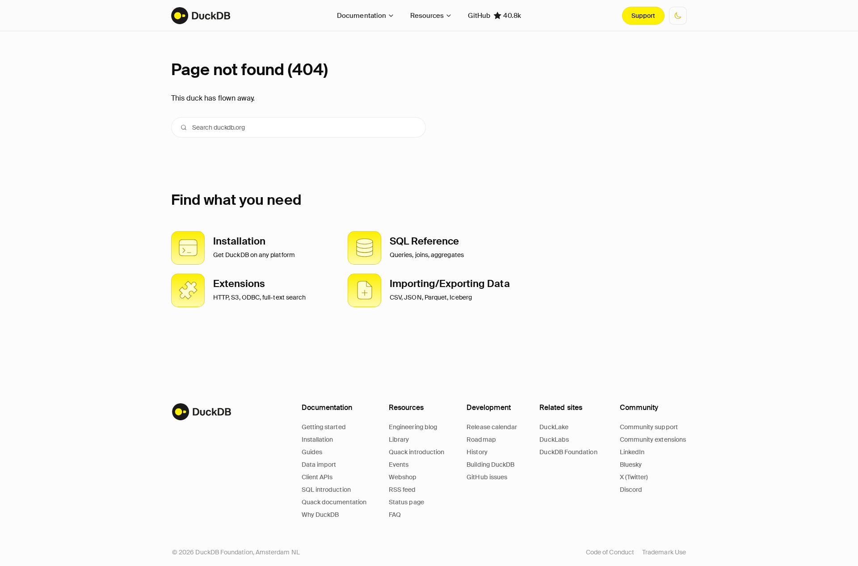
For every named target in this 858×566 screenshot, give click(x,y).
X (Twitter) (634, 477)
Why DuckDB (320, 515)
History (477, 452)
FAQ (395, 515)
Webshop (403, 477)
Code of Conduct (610, 552)
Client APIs (317, 477)
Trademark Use (664, 552)
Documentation (361, 15)
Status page (406, 502)
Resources (427, 15)
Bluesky (631, 464)
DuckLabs (554, 439)
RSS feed (402, 490)
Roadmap (481, 439)
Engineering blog (413, 427)
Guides (312, 452)
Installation (317, 439)
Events (398, 464)
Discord (631, 490)
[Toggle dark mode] (678, 16)
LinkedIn (632, 452)
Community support (649, 427)
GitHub (494, 15)
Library (399, 439)
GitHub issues (487, 477)
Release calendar (492, 427)
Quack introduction (416, 452)
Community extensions (653, 439)
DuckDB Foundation (568, 452)
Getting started (324, 427)
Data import (319, 464)
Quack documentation (334, 502)
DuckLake (553, 427)
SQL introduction (326, 490)
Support (643, 16)
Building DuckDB (490, 464)
